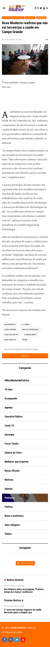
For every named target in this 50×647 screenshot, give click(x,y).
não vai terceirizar (30, 329)
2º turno (25, 324)
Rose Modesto (10, 339)
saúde (24, 339)
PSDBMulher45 (30, 334)
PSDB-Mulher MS (11, 334)
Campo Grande (10, 329)
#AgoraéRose (10, 324)
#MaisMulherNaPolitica (13, 17)
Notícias (30, 17)
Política (41, 17)
